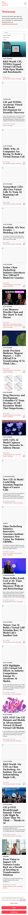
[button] (14, 35)
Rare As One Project (8, 325)
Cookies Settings (14, 903)
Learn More (22, 900)
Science (13, 78)
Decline (14, 907)
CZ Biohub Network (7, 284)
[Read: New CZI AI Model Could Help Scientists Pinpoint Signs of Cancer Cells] (14, 482)
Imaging (19, 324)
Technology (18, 78)
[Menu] (25, 4)
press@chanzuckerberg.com (10, 24)
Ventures (5, 887)
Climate (5, 886)
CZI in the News (7, 78)
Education (9, 886)
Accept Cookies (14, 912)
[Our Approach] (5, 3)
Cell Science (6, 324)
